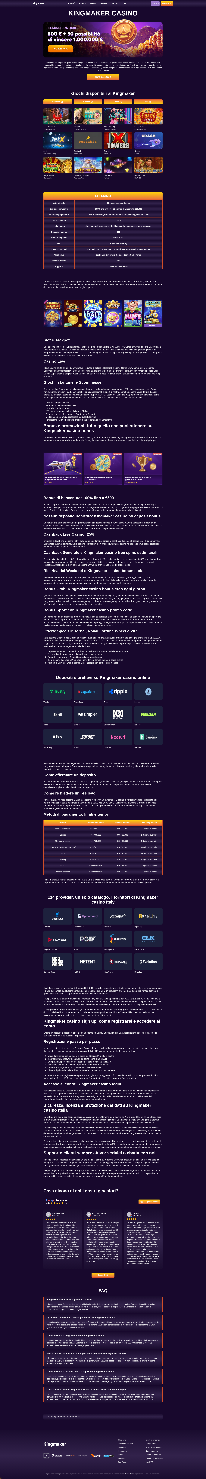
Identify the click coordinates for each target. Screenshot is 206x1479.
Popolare (56, 102)
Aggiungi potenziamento (149, 1202)
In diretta (86, 102)
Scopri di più (103, 1275)
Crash (116, 102)
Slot (146, 102)
